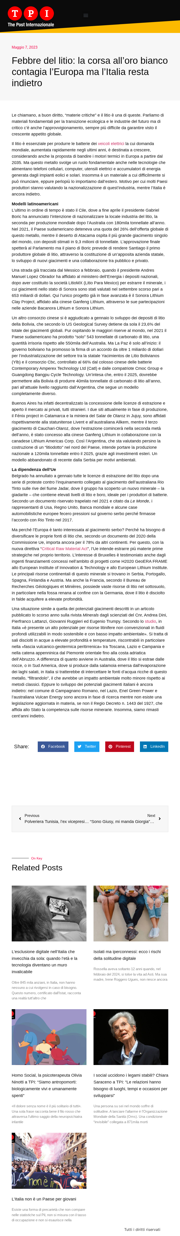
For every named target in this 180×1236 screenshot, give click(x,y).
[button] (86, 15)
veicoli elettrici (111, 143)
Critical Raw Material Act (64, 548)
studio (150, 621)
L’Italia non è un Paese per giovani (44, 1199)
